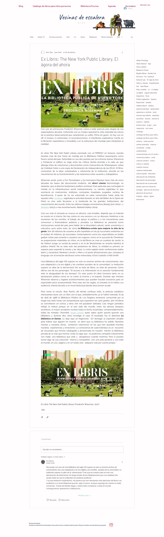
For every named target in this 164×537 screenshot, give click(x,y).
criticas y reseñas (142, 164)
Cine (68, 37)
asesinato (155, 115)
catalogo (139, 131)
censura (139, 141)
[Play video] (82, 373)
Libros (82, 37)
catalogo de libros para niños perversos (147, 135)
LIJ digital (154, 89)
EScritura (139, 76)
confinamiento (141, 151)
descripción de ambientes (145, 177)
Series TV (41, 37)
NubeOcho (140, 96)
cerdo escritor (148, 141)
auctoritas (140, 119)
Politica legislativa (142, 99)
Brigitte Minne (141, 73)
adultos (151, 106)
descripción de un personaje (146, 183)
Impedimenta (154, 83)
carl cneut (149, 128)
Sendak (148, 102)
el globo (139, 196)
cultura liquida (141, 174)
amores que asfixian (143, 115)
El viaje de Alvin (152, 80)
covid (153, 157)
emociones (140, 199)
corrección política (143, 157)
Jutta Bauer (144, 86)
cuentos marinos (142, 167)
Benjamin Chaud (142, 70)
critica (152, 161)
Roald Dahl (140, 102)
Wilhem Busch (141, 106)
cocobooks (140, 148)
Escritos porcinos (55, 37)
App (149, 64)
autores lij (155, 119)
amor (155, 112)
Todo (31, 37)
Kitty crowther (141, 89)
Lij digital (139, 93)
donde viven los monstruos (146, 186)
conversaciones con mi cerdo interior (147, 154)
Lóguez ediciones (150, 93)
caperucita (140, 128)
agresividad (155, 109)
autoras (147, 119)
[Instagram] (111, 525)
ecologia (139, 190)
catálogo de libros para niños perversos (147, 138)
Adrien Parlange (142, 60)
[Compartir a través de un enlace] (47, 417)
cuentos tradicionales (144, 170)
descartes (151, 174)
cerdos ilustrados (142, 144)
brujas (149, 125)
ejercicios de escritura (144, 193)
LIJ (75, 37)
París (147, 96)
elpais (152, 196)
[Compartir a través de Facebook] (42, 417)
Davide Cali (152, 73)
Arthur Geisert (141, 67)
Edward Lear (141, 80)
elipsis (146, 196)
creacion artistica (142, 161)
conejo (148, 148)
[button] (132, 37)
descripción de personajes (146, 180)
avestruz (139, 122)
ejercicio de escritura (151, 190)
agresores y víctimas (143, 112)
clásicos (153, 144)
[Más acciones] (122, 52)
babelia (146, 122)
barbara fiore (141, 125)
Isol (137, 86)
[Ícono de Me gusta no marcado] (47, 500)
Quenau (153, 99)
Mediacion (93, 37)
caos (154, 125)
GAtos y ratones (142, 83)
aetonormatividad (142, 109)
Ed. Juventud (149, 76)
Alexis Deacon (141, 64)
